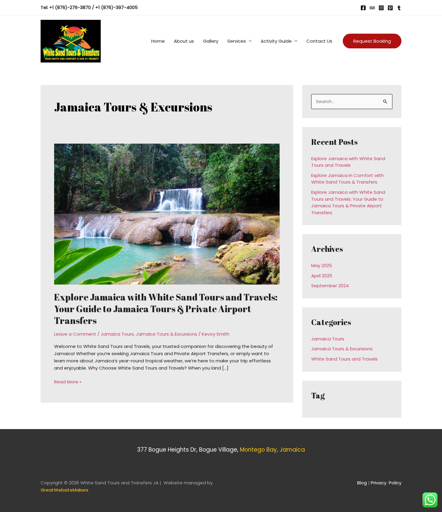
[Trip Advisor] (372, 8)
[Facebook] (363, 8)
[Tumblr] (399, 7)
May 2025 (321, 265)
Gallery (210, 41)
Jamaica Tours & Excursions (166, 334)
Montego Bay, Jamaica (272, 450)
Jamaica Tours (117, 334)
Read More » (67, 381)
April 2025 (321, 276)
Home (158, 41)
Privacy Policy (386, 483)
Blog (362, 483)
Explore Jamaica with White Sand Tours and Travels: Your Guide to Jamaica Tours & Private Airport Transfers (166, 309)
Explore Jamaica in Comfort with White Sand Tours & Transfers (347, 178)
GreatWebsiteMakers (64, 490)
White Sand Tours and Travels (344, 359)
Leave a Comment (75, 334)
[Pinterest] (390, 8)
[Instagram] (381, 8)
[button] (372, 41)
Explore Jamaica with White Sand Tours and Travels (348, 162)
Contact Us (319, 41)
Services (236, 41)
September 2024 (330, 285)
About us (184, 41)
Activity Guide (276, 41)
